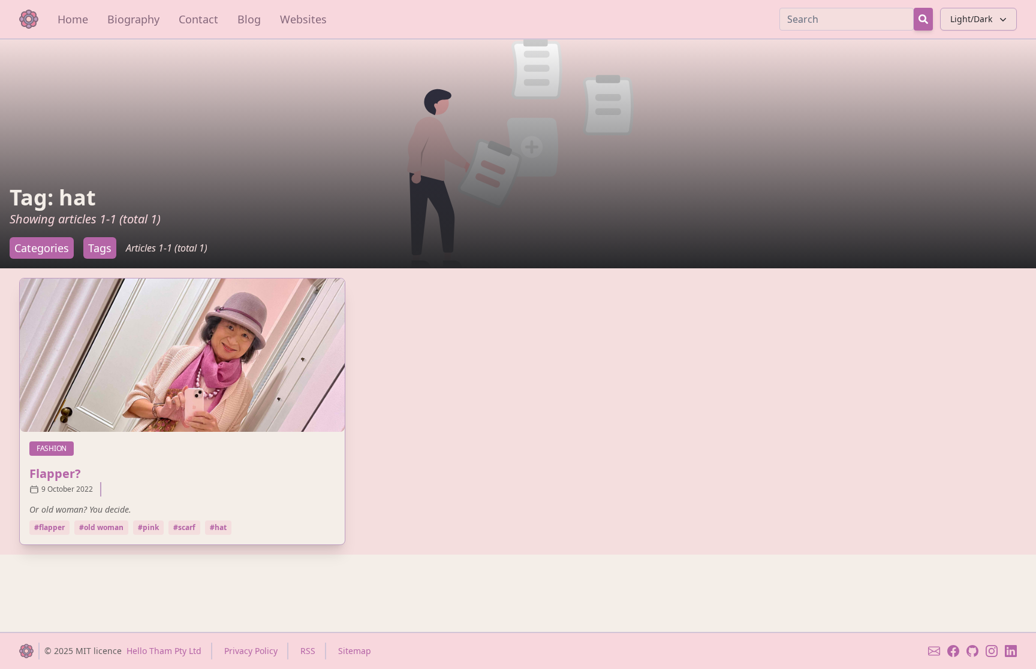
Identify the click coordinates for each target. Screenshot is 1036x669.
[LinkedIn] (1011, 651)
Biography (133, 19)
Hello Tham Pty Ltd (164, 650)
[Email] (934, 651)
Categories (41, 248)
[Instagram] (992, 651)
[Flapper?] (182, 355)
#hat (218, 527)
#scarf (184, 527)
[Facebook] (953, 651)
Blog (249, 19)
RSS (307, 650)
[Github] (972, 651)
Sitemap (354, 650)
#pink (148, 527)
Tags (100, 248)
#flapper (49, 527)
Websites (303, 19)
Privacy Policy (251, 650)
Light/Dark (971, 19)
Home (73, 19)
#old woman (101, 527)
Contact (198, 19)
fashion (55, 448)
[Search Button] (923, 19)
